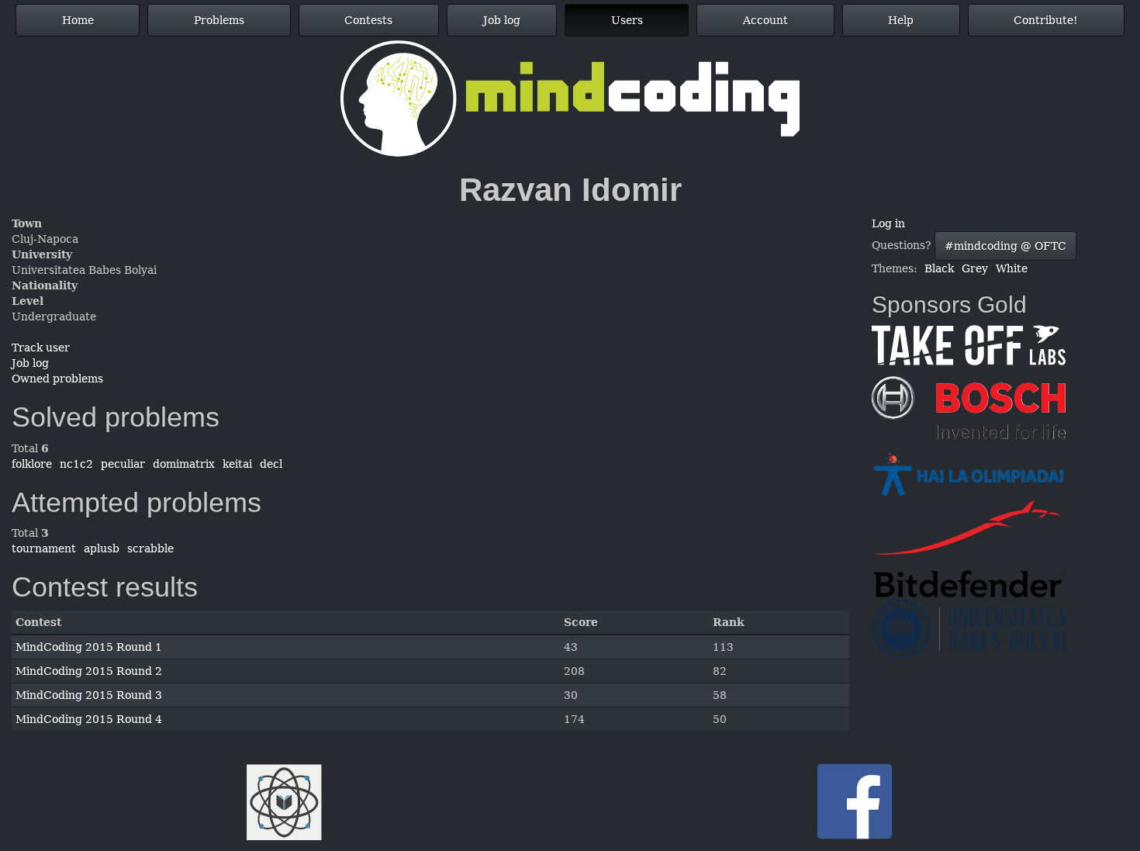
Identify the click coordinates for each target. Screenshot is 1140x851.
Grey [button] (975, 268)
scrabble (150, 548)
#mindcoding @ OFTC (1005, 246)
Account (765, 20)
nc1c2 (76, 464)
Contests (368, 20)
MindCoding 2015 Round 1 (89, 647)
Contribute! (1046, 20)
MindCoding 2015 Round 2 (89, 671)
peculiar (123, 464)
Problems (219, 20)
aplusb (101, 548)
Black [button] (939, 268)
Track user (41, 347)
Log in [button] (888, 223)
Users (627, 20)
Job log (501, 20)
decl (271, 464)
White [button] (1012, 268)
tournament (44, 548)
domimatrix (184, 464)
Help (901, 20)
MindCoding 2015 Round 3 (89, 695)
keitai (237, 464)
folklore (32, 464)
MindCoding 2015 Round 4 (89, 719)
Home (78, 20)
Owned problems (57, 378)
